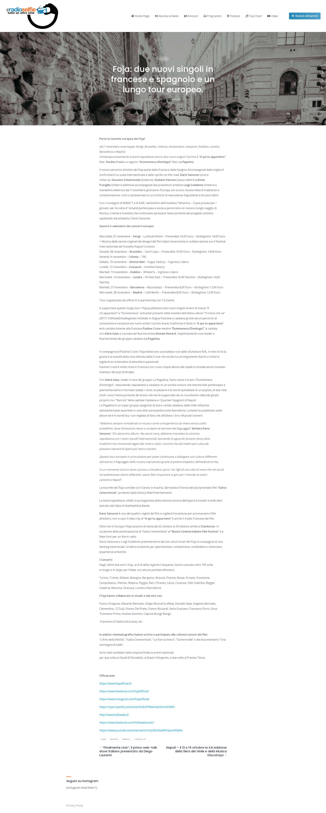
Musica (163, 58)
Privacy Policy (74, 805)
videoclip (140, 739)
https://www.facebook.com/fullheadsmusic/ (126, 722)
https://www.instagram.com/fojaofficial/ (124, 699)
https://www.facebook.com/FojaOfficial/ (124, 691)
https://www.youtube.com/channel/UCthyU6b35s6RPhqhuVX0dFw (141, 730)
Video (274, 16)
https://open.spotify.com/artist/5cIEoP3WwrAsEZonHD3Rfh (137, 707)
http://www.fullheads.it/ (114, 715)
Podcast (234, 16)
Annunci (192, 16)
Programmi (213, 16)
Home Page (142, 16)
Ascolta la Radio (168, 16)
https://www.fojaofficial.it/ (115, 683)
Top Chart (255, 16)
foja (103, 739)
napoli (126, 739)
